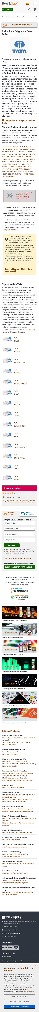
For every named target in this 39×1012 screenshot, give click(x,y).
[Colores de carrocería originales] (19, 629)
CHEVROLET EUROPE (26, 152)
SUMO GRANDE (20, 447)
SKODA (4, 174)
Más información (29, 991)
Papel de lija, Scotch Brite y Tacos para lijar (17, 799)
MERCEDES (22, 167)
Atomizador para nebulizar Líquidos (14, 847)
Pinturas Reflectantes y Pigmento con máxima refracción (18, 824)
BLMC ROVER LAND (21, 149)
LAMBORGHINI (12, 164)
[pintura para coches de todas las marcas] (19, 697)
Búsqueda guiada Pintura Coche (19, 567)
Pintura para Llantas (9, 745)
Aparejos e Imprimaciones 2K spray (14, 776)
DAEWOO (31, 154)
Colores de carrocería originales (13, 637)
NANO (16, 394)
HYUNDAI (5, 162)
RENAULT (13, 172)
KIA (31, 162)
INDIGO (17, 373)
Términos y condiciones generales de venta (14, 961)
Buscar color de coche (22, 25)
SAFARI (17, 415)
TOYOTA (5, 177)
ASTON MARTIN (19, 147)
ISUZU (19, 162)
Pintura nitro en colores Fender (13, 787)
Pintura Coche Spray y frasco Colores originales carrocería (19, 739)
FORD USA (24, 159)
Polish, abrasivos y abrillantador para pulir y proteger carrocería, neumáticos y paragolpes (18, 810)
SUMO (16, 437)
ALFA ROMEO (7, 147)
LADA (4, 164)
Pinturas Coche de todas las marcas (18, 17)
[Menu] (35, 4)
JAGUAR (26, 162)
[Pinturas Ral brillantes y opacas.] (19, 646)
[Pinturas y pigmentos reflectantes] (19, 680)
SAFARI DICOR (19, 426)
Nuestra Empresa (7, 956)
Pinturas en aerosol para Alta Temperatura (17, 832)
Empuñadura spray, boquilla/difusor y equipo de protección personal (18, 796)
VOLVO (11, 177)
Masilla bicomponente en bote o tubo (15, 778)
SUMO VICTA (19, 458)
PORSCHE (5, 172)
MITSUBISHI (6, 169)
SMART (11, 174)
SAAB (27, 172)
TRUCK (17, 469)
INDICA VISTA (19, 362)
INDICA (17, 352)
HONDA (32, 159)
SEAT (32, 172)
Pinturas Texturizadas (9, 766)
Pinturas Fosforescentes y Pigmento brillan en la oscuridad (19, 819)
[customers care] (19, 590)
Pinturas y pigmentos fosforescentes (14, 671)
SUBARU (18, 174)
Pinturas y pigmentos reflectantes (13, 689)
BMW (32, 149)
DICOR (16, 341)
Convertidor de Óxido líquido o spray (15, 873)
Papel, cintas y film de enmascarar (14, 802)
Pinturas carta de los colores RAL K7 (14, 723)
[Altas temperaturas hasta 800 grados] (19, 612)
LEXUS (28, 164)
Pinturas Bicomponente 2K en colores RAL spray (19, 764)
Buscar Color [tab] (11, 513)
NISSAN (15, 169)
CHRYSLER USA (7, 154)
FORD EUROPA (13, 159)
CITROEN (18, 154)
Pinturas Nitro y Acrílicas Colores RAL (15, 761)
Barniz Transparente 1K (10, 752)
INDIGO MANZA (20, 383)
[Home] (2, 17)
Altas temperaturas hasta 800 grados (14, 620)
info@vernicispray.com (14, 933)
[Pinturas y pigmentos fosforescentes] (19, 663)
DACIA (25, 154)
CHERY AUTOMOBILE (9, 152)
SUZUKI (25, 174)
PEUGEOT (28, 169)
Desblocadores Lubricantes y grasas (15, 883)
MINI (29, 167)
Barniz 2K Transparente (10, 754)
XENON (17, 479)
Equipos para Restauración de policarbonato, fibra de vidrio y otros (18, 893)
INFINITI (13, 162)
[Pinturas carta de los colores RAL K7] (19, 715)
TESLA (31, 174)
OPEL (21, 169)
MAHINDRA (6, 167)
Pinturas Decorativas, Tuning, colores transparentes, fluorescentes (15, 855)
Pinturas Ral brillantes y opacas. (13, 654)
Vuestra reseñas (13, 488)
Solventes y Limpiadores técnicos (14, 880)
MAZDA (14, 167)
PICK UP (17, 405)
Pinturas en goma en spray (11, 840)
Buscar (11, 545)
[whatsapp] (19, 597)
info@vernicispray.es (10, 230)
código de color (9, 551)
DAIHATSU (5, 157)
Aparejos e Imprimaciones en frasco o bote (17, 780)
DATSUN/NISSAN (17, 157)
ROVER (21, 172)
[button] (28, 4)
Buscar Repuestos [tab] (30, 513)
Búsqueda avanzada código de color (16, 558)
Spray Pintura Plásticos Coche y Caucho (16, 742)
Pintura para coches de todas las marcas (15, 706)
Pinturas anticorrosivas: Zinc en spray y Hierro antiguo (18, 865)
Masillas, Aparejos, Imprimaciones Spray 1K (17, 773)
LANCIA (22, 164)
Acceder (9, 10)
